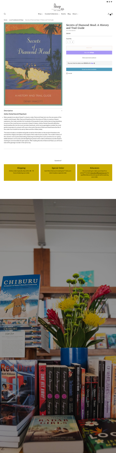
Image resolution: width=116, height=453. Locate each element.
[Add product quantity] (72, 42)
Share (70, 73)
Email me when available (89, 69)
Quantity (68, 38)
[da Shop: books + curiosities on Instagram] (109, 1)
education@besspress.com (99, 173)
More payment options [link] (89, 57)
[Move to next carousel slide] (111, 190)
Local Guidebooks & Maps (16, 20)
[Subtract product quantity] (67, 42)
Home (5, 20)
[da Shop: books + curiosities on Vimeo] (111, 1)
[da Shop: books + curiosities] (58, 7)
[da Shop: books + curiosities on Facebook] (107, 1)
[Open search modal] (4, 13)
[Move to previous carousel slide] (107, 190)
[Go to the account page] (108, 13)
